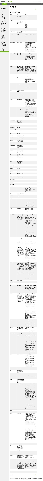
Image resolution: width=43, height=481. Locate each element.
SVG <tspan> (2, 32)
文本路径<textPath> (3, 30)
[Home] (1, 4)
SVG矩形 (2, 9)
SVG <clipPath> (3, 17)
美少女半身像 (2, 49)
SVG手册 (4, 3)
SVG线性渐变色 (3, 43)
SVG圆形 (2, 10)
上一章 (11, 9)
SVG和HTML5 (3, 7)
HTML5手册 (9, 3)
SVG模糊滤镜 (3, 36)
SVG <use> (2, 24)
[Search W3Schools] (42, 4)
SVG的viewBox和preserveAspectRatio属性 (4, 22)
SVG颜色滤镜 (3, 38)
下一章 (35, 9)
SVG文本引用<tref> (3, 31)
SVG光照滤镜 (3, 39)
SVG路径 (2, 16)
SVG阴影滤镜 (3, 37)
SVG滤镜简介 (3, 35)
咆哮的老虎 (2, 48)
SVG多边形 (2, 15)
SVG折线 (2, 14)
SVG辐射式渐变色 (3, 44)
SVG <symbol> (3, 25)
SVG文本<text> (3, 29)
